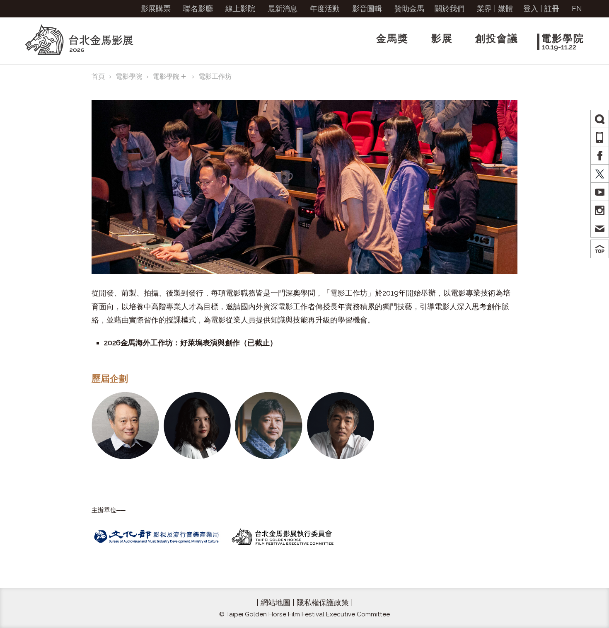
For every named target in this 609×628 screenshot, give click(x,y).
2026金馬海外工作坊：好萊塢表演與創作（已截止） (190, 342)
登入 (530, 8)
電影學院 (129, 76)
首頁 (98, 76)
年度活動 (325, 8)
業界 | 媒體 (495, 8)
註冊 (551, 8)
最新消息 (282, 8)
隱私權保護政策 (323, 602)
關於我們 (449, 8)
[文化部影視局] (158, 536)
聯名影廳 (198, 8)
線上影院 (240, 8)
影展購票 (156, 8)
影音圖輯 (367, 8)
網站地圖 (275, 602)
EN (577, 8)
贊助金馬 (409, 8)
